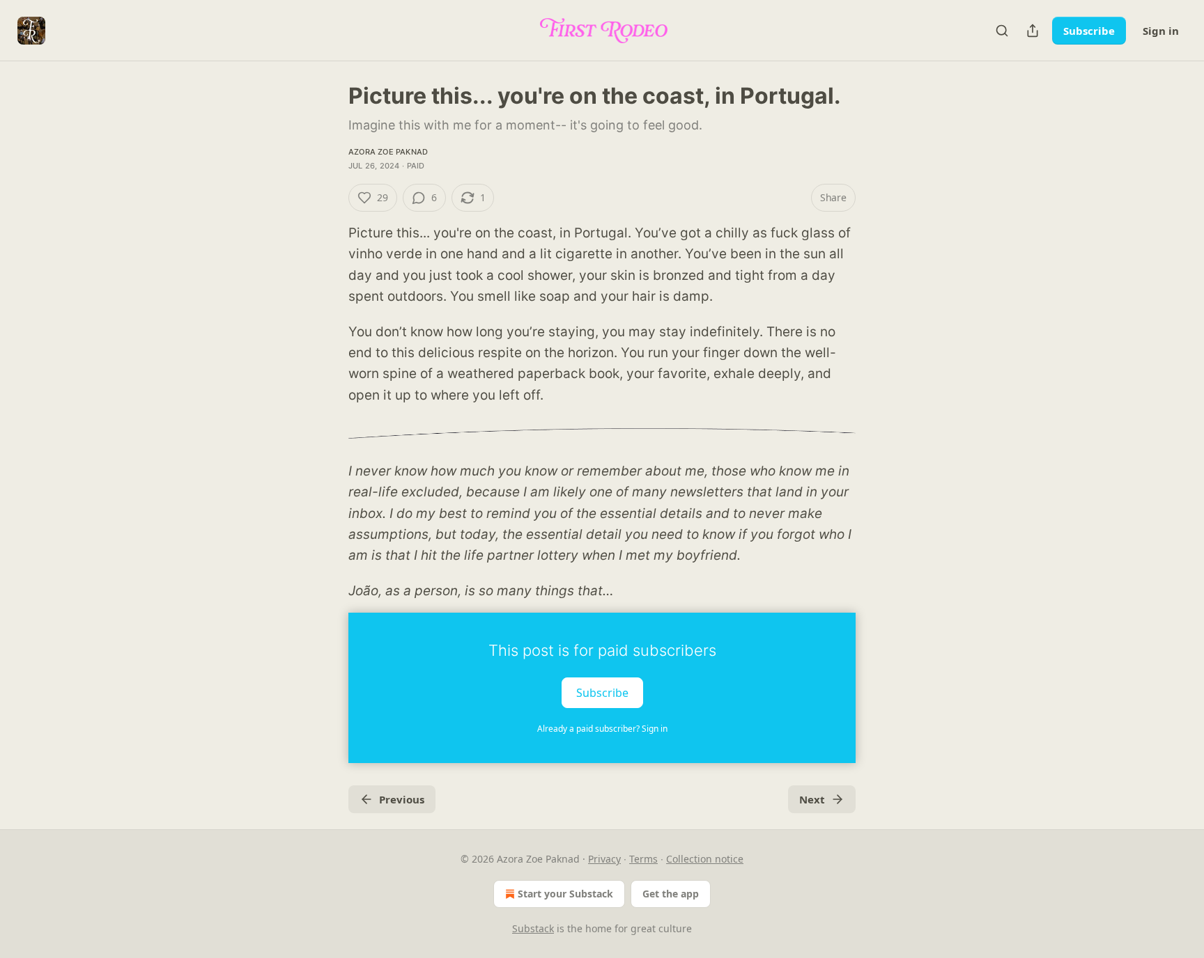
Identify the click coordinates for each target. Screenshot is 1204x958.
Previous (401, 799)
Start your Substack (565, 893)
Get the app (670, 893)
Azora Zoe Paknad (388, 152)
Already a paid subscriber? (602, 729)
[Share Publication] (1033, 31)
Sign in (1161, 31)
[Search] (1002, 31)
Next (812, 799)
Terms (643, 858)
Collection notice (704, 858)
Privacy (604, 858)
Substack (533, 928)
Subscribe (1089, 31)
